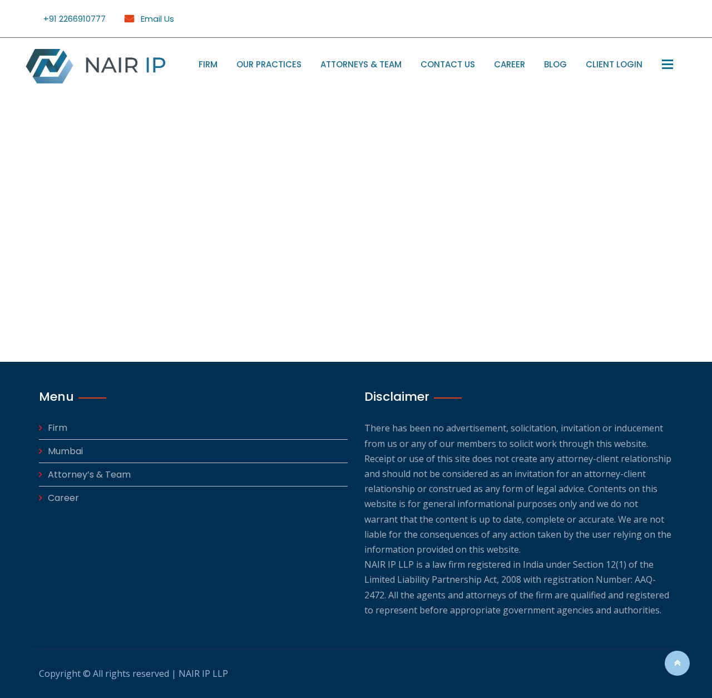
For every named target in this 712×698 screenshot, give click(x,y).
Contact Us (448, 64)
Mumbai (65, 451)
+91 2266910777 (74, 18)
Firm (208, 64)
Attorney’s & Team (89, 474)
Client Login (614, 64)
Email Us (156, 18)
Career (509, 64)
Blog (555, 64)
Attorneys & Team (361, 64)
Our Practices (268, 64)
